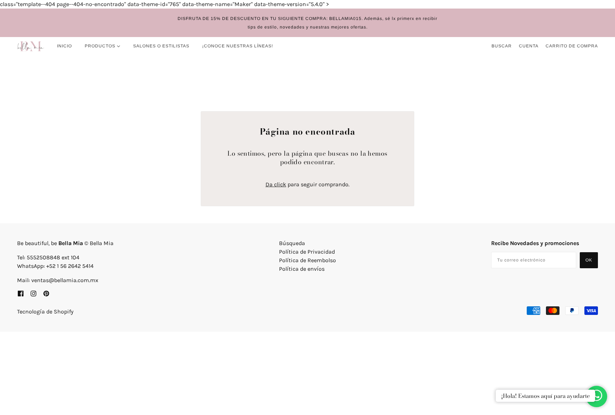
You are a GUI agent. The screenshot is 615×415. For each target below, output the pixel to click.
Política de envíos (302, 268)
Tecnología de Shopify (45, 311)
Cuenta (528, 45)
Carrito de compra (572, 45)
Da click (276, 184)
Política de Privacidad (307, 251)
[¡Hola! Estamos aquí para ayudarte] (596, 397)
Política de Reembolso (307, 260)
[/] (30, 46)
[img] (20, 293)
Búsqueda (292, 243)
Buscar (502, 45)
